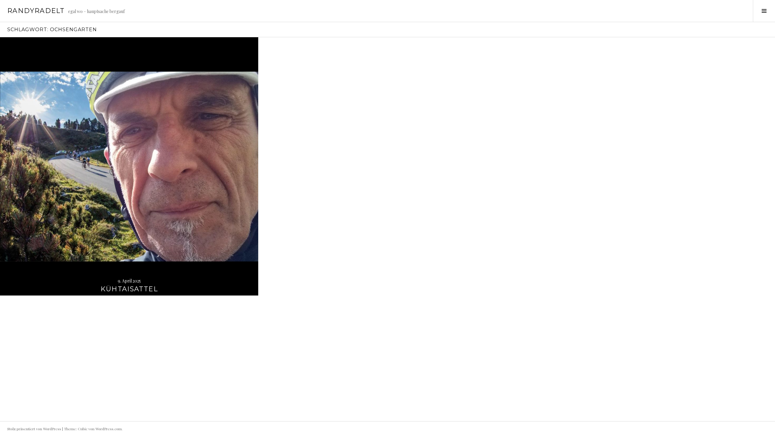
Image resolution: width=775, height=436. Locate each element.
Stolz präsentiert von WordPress (34, 428)
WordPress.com (108, 428)
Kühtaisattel (129, 289)
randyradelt (35, 11)
